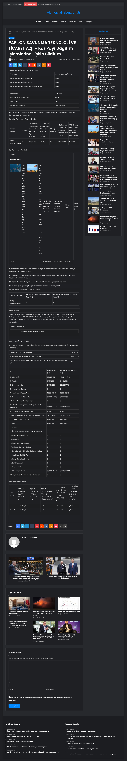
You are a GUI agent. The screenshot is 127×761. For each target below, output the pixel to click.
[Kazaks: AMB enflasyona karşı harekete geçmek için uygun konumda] (44, 627)
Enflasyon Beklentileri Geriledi (69, 611)
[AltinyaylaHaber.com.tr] (63, 12)
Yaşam (81, 22)
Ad (10, 682)
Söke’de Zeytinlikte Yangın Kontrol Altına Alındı (108, 200)
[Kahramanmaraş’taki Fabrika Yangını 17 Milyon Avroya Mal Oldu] (44, 603)
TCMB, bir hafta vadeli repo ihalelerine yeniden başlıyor (109, 68)
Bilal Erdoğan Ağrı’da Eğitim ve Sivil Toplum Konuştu (69, 636)
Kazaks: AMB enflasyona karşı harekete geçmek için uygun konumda (44, 637)
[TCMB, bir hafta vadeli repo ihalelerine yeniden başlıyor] (93, 68)
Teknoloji (72, 22)
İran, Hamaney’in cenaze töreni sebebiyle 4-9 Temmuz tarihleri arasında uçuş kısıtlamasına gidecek (109, 189)
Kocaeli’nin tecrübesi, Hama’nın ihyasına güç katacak (108, 119)
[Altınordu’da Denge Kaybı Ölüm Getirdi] (93, 151)
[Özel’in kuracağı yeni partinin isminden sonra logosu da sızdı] (93, 41)
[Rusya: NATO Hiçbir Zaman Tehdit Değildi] (93, 160)
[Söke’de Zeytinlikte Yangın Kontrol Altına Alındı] (93, 201)
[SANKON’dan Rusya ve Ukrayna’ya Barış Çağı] (93, 50)
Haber (47, 22)
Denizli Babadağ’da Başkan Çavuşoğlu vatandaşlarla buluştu (108, 89)
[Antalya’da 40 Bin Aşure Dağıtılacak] (93, 210)
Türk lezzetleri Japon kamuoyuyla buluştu (107, 97)
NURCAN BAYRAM (17, 59)
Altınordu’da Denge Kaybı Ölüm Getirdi (107, 150)
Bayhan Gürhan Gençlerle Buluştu (106, 141)
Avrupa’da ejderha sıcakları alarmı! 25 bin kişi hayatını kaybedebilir (109, 177)
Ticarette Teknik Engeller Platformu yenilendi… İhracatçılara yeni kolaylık (23, 193)
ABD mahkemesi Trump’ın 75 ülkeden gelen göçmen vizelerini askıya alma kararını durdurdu (40, 204)
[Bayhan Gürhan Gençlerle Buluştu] (93, 142)
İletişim (89, 22)
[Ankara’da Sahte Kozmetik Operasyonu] (19, 603)
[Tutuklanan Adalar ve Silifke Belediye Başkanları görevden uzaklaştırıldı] (93, 78)
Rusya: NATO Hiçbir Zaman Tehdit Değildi (108, 159)
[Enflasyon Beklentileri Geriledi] (69, 603)
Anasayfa (38, 22)
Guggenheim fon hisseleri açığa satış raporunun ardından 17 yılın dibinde (18, 623)
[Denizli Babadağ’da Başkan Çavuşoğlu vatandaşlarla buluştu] (93, 89)
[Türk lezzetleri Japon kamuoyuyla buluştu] (93, 99)
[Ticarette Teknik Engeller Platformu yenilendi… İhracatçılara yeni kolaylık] (15, 168)
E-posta (11, 690)
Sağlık (63, 22)
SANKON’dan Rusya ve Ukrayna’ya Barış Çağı (108, 49)
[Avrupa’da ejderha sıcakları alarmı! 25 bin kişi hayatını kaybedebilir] (93, 178)
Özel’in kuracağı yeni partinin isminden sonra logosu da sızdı (109, 40)
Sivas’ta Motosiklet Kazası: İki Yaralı (49, 4)
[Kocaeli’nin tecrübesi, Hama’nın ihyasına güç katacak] (93, 119)
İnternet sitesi (50, 690)
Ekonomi (55, 22)
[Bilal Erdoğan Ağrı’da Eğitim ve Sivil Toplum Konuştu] (69, 627)
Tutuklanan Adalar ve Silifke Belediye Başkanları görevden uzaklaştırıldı (108, 78)
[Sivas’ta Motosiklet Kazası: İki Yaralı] (93, 59)
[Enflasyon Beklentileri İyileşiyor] (93, 229)
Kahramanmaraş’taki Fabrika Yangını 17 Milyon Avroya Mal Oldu (44, 613)
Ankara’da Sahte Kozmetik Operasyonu (18, 612)
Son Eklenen (103, 31)
